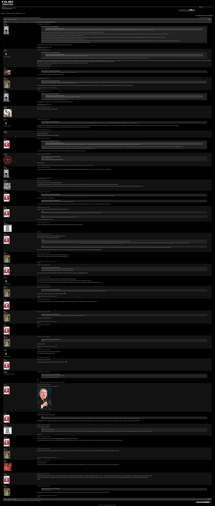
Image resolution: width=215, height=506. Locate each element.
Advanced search (22, 13)
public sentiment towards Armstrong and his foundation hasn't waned (56, 209)
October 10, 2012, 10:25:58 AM (43, 359)
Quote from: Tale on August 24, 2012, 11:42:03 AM (50, 93)
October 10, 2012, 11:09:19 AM (43, 384)
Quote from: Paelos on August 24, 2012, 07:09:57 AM (55, 54)
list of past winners (44, 440)
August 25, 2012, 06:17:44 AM (43, 207)
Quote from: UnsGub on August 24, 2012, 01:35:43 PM (50, 156)
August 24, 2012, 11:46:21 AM (43, 78)
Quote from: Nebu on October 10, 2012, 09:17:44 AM (50, 267)
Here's (42, 201)
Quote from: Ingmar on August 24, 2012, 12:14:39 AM (55, 28)
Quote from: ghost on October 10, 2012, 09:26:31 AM (50, 314)
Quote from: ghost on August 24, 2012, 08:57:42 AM (50, 200)
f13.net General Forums (9, 17)
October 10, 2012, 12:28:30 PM (43, 436)
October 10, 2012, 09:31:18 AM (43, 311)
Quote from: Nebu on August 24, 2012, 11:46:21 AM (50, 121)
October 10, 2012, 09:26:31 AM (43, 299)
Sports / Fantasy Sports (24, 17)
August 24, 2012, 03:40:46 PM (43, 167)
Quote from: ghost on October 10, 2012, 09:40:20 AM (50, 339)
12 (12, 19)
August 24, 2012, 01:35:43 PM (43, 131)
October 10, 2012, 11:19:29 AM (43, 412)
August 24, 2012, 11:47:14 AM (43, 91)
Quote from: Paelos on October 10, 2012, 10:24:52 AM (50, 374)
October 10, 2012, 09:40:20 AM (43, 324)
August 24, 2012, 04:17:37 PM (43, 191)
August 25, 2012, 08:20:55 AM (43, 222)
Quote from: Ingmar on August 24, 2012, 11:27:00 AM (55, 95)
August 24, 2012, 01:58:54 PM (43, 138)
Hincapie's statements (41, 414)
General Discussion (17, 17)
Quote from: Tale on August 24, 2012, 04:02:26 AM (50, 26)
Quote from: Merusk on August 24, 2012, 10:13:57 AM (50, 52)
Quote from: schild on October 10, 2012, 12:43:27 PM (50, 488)
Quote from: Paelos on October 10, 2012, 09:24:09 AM (50, 289)
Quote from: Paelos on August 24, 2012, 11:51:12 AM (50, 141)
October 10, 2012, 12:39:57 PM (43, 448)
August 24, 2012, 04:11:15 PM (43, 180)
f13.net (4, 17)
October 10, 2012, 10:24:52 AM (43, 349)
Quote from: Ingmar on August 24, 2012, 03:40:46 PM (50, 194)
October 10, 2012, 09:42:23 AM (43, 336)
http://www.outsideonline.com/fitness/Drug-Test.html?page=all (48, 135)
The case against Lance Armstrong (35, 17)
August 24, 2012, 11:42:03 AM (43, 68)
